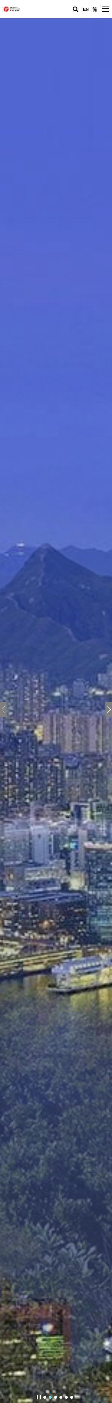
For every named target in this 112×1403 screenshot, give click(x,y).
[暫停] (39, 1397)
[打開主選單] (105, 8)
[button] (108, 709)
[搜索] (76, 9)
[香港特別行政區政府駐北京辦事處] (24, 9)
